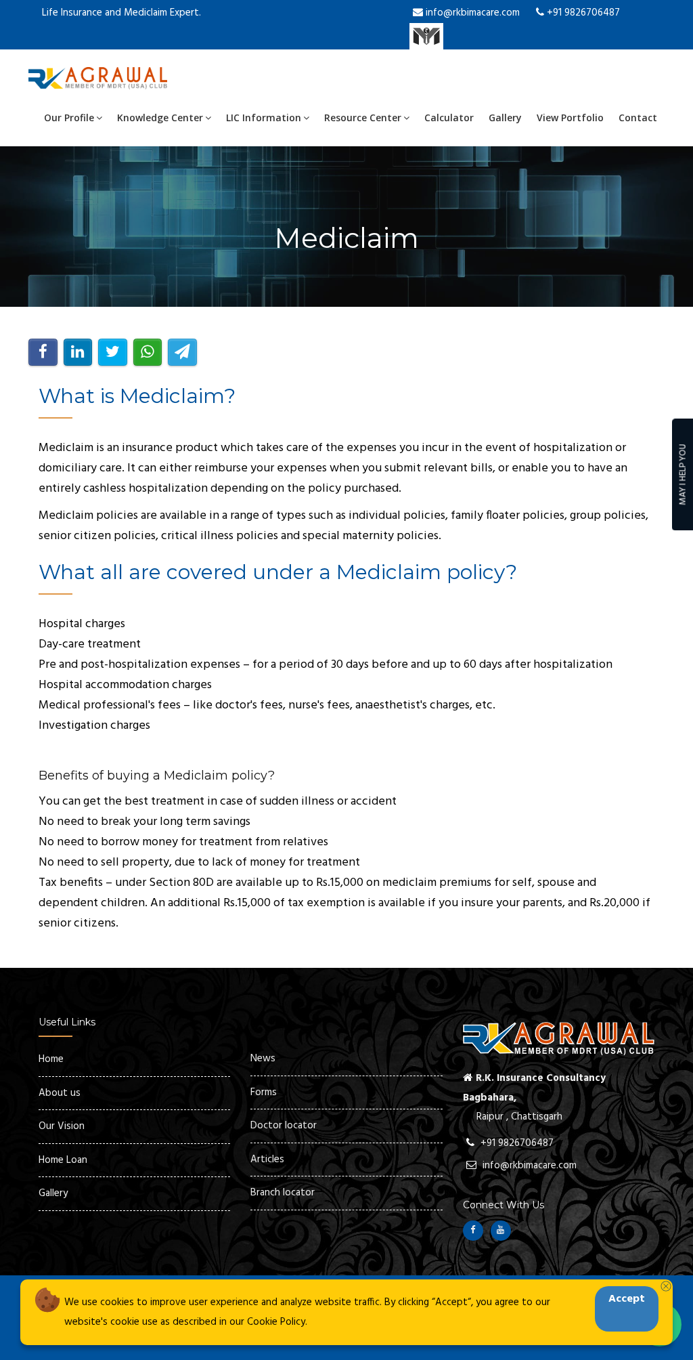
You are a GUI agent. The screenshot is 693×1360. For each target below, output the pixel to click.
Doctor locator (283, 1126)
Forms (263, 1092)
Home (51, 1059)
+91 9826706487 (582, 13)
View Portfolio (570, 117)
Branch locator (282, 1193)
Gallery (505, 117)
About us (60, 1093)
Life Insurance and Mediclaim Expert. (121, 13)
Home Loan (63, 1160)
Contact (638, 117)
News (262, 1058)
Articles (267, 1159)
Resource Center (362, 117)
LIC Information (263, 117)
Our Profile (69, 117)
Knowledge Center (160, 117)
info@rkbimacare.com (471, 13)
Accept (626, 1299)
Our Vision (62, 1126)
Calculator (449, 117)
